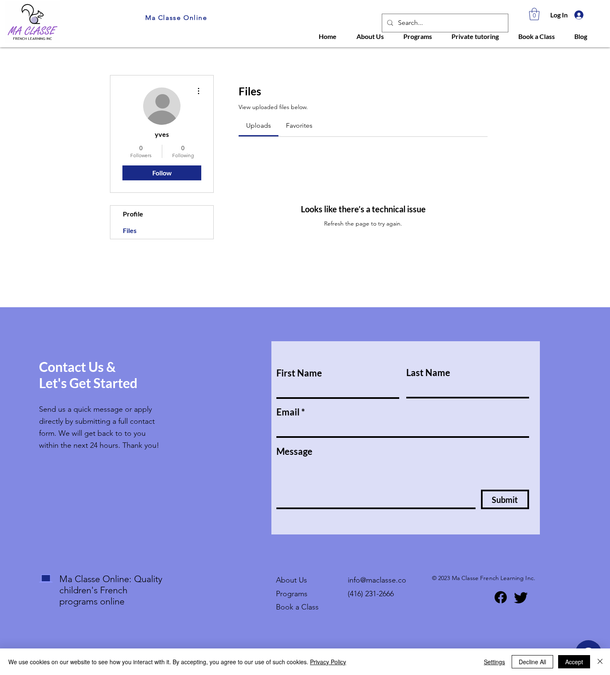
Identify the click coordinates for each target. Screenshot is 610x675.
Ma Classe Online (176, 18)
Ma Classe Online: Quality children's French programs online (110, 590)
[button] (534, 14)
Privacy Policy (328, 662)
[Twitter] (521, 597)
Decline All (532, 662)
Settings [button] (494, 662)
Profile (133, 214)
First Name (299, 373)
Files (130, 230)
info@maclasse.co (377, 580)
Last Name (428, 372)
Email (288, 412)
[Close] (600, 661)
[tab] (258, 125)
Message (294, 451)
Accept (574, 662)
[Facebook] (501, 597)
